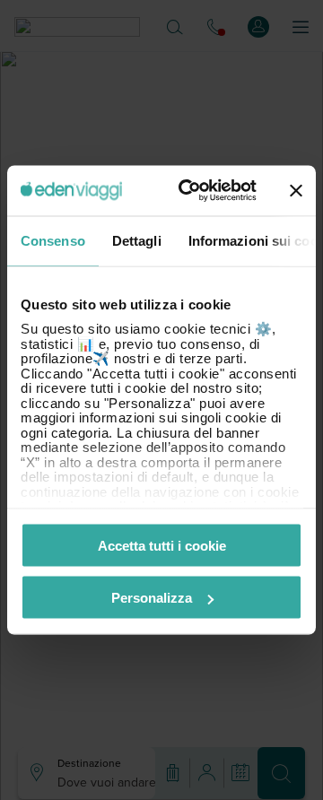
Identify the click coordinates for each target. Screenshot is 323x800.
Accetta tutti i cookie (162, 544)
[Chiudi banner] (296, 190)
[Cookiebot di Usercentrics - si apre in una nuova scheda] (189, 191)
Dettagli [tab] (137, 240)
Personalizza (151, 597)
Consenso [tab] (53, 240)
